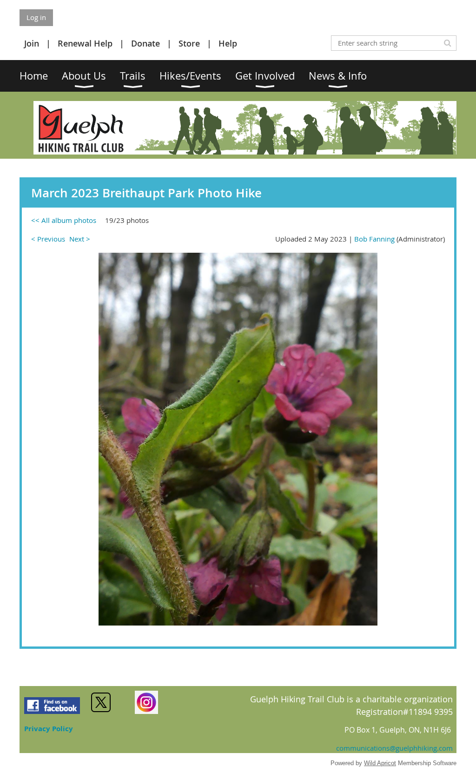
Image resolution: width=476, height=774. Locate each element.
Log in (36, 17)
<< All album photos (63, 220)
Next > (79, 238)
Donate (145, 43)
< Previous (48, 238)
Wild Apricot (380, 763)
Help (227, 43)
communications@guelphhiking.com (394, 748)
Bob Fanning (374, 238)
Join (31, 43)
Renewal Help (85, 43)
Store (189, 43)
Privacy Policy (48, 729)
